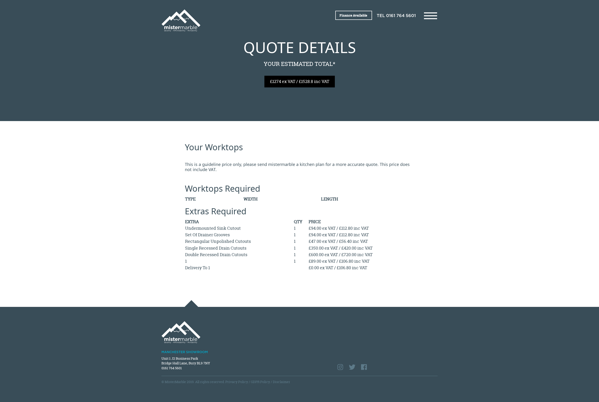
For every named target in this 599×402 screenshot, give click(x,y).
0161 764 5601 (401, 16)
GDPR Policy (260, 382)
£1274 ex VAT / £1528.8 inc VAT (299, 81)
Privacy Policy (236, 382)
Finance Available (354, 15)
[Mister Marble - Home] (228, 20)
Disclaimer (281, 382)
